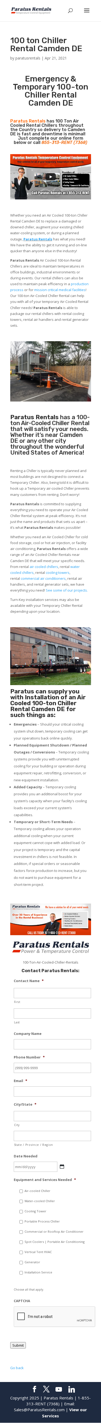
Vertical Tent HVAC (38, 1252)
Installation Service (38, 1272)
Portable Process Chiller (42, 1221)
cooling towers (57, 572)
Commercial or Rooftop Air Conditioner (54, 1231)
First (17, 1002)
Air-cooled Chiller (37, 1191)
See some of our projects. (67, 590)
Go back (17, 1367)
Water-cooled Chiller (40, 1201)
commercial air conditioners (43, 578)
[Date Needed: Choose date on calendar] (62, 1166)
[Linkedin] (71, 1389)
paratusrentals (27, 58)
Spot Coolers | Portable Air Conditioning (55, 1242)
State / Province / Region (33, 1145)
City (17, 1125)
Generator (32, 1262)
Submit (18, 1345)
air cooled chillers (44, 566)
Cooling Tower (35, 1211)
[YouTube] (58, 1389)
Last (17, 1022)
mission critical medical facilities (60, 289)
